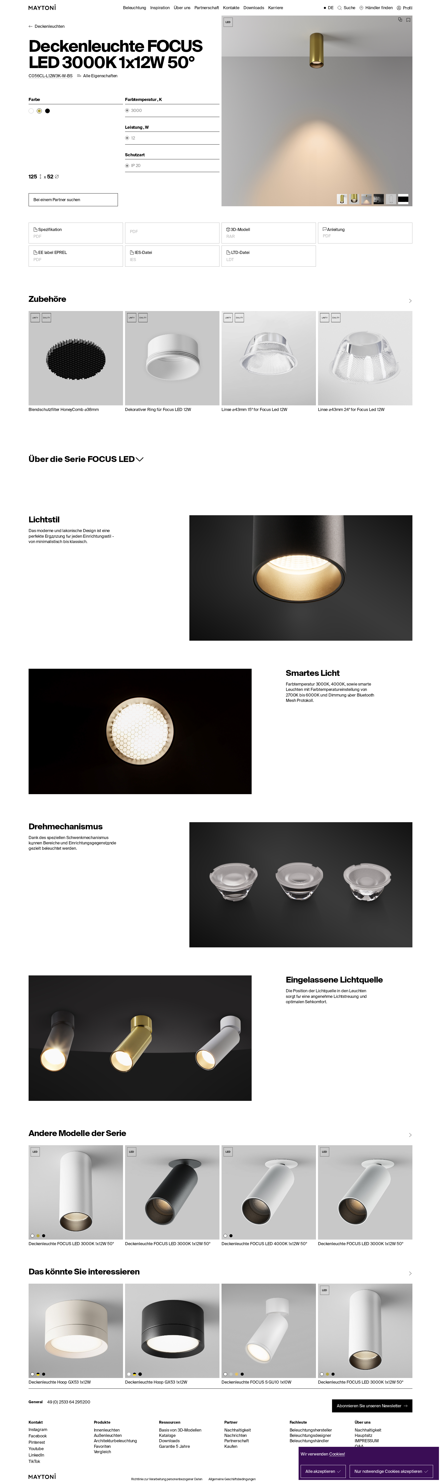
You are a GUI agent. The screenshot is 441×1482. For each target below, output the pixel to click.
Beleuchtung (134, 7)
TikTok (34, 1461)
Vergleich (102, 1451)
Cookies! (337, 1454)
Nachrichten (235, 1435)
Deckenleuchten (50, 26)
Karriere (275, 7)
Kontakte (231, 7)
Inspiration (159, 7)
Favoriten (102, 1446)
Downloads (253, 7)
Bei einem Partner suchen (56, 199)
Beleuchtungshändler (309, 1440)
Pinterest (37, 1442)
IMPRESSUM (367, 1440)
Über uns (182, 7)
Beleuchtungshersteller (311, 1430)
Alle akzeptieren (320, 1471)
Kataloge (167, 1435)
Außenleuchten (108, 1435)
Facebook (38, 1436)
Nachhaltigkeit (237, 1430)
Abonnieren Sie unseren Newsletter (369, 1405)
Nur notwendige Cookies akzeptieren (388, 1471)
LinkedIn (36, 1455)
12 (133, 138)
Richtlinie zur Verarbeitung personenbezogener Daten (166, 1479)
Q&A (359, 1446)
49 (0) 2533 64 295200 (68, 1402)
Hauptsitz (363, 1435)
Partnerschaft (206, 7)
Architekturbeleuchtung (115, 1440)
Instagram (38, 1429)
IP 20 (136, 165)
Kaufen (230, 1446)
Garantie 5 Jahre (174, 1446)
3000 (136, 110)
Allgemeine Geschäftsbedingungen (232, 1479)
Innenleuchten (107, 1430)
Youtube (36, 1448)
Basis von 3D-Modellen (180, 1430)
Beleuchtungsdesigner (310, 1435)
